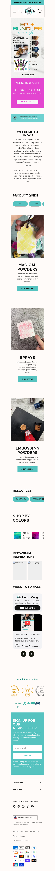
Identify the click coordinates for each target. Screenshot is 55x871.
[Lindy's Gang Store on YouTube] (32, 807)
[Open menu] (14, 11)
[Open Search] (20, 11)
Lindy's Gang (30, 597)
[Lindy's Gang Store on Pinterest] (18, 807)
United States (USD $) (25, 818)
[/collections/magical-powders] (27, 48)
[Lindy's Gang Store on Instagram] (23, 807)
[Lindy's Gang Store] (30, 11)
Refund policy (35, 831)
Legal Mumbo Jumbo (20, 840)
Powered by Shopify (20, 825)
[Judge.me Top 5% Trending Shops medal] (27, 690)
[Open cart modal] (40, 11)
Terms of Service (19, 836)
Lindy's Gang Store (33, 822)
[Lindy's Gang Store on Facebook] (14, 807)
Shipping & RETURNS (20, 831)
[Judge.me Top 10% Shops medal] (41, 690)
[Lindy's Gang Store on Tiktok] (27, 807)
